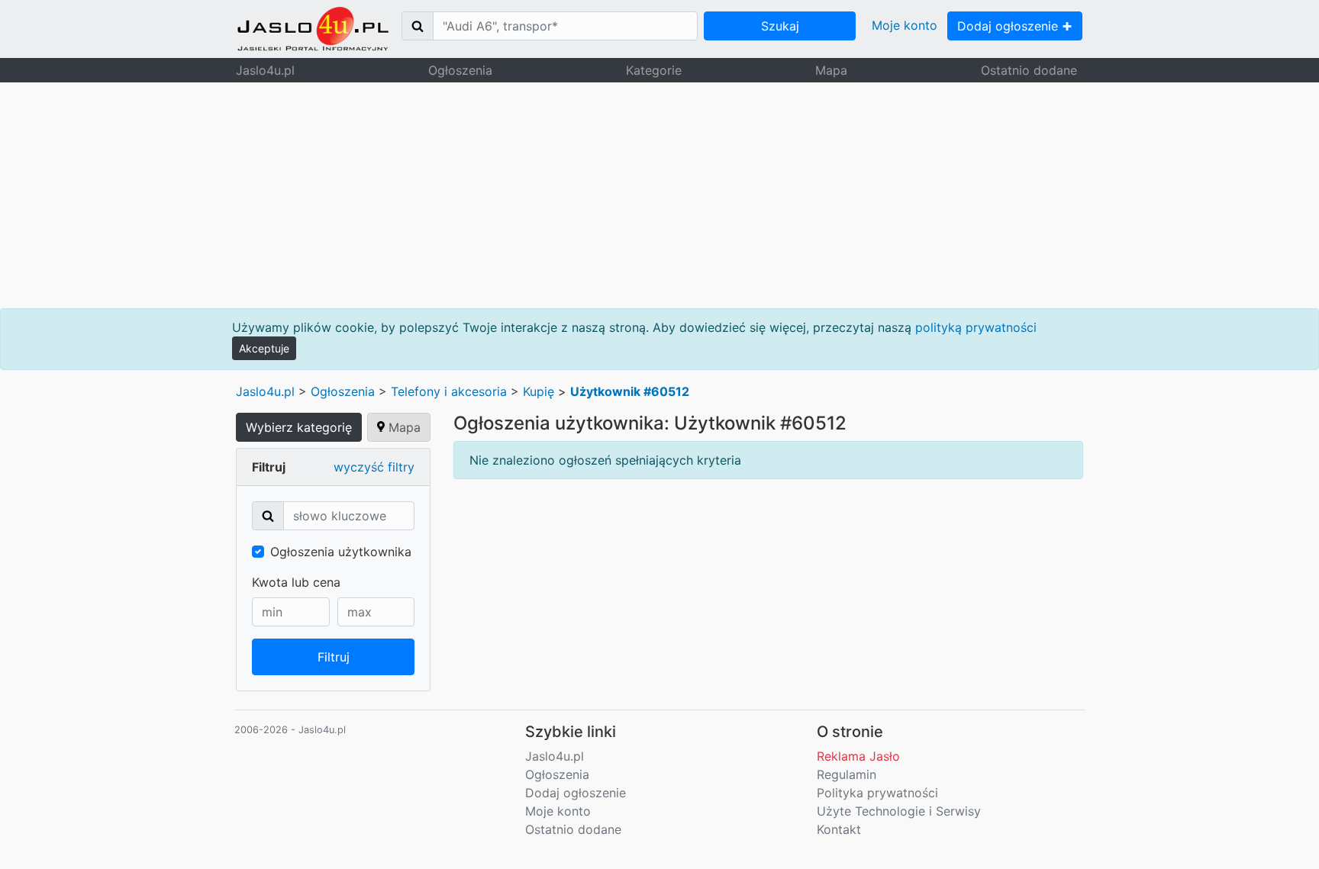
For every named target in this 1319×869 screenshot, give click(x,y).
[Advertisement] (659, 195)
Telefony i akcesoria (449, 391)
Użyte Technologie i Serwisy (899, 811)
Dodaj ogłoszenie (1009, 26)
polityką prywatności (976, 327)
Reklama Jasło (858, 756)
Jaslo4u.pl (265, 70)
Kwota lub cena (296, 582)
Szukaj (780, 26)
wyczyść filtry (374, 467)
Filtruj (334, 657)
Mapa (831, 70)
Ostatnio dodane (1029, 70)
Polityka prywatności (877, 792)
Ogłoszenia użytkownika (340, 551)
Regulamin (846, 774)
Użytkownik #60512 (629, 391)
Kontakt (839, 829)
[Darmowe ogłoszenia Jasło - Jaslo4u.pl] (313, 29)
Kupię (538, 391)
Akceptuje (264, 348)
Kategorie (654, 70)
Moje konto (904, 25)
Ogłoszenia (460, 70)
